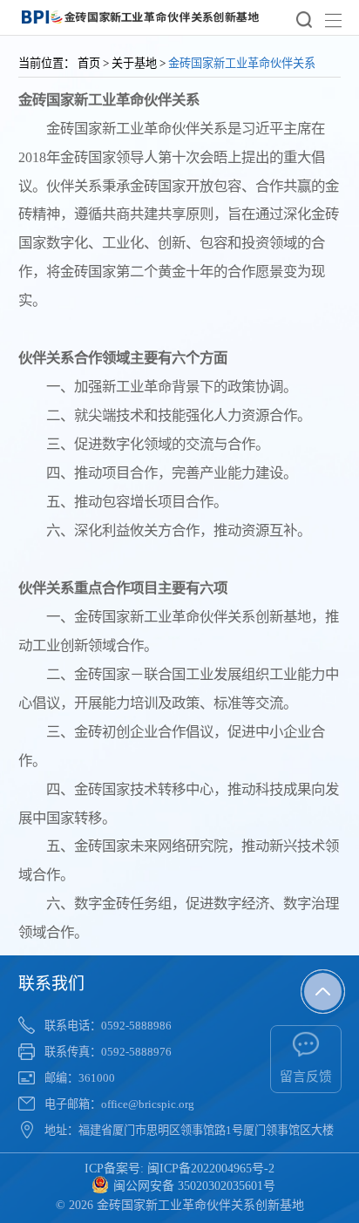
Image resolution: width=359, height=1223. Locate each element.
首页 (89, 63)
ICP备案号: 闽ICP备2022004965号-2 (179, 1168)
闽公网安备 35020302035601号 (194, 1185)
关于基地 (134, 63)
